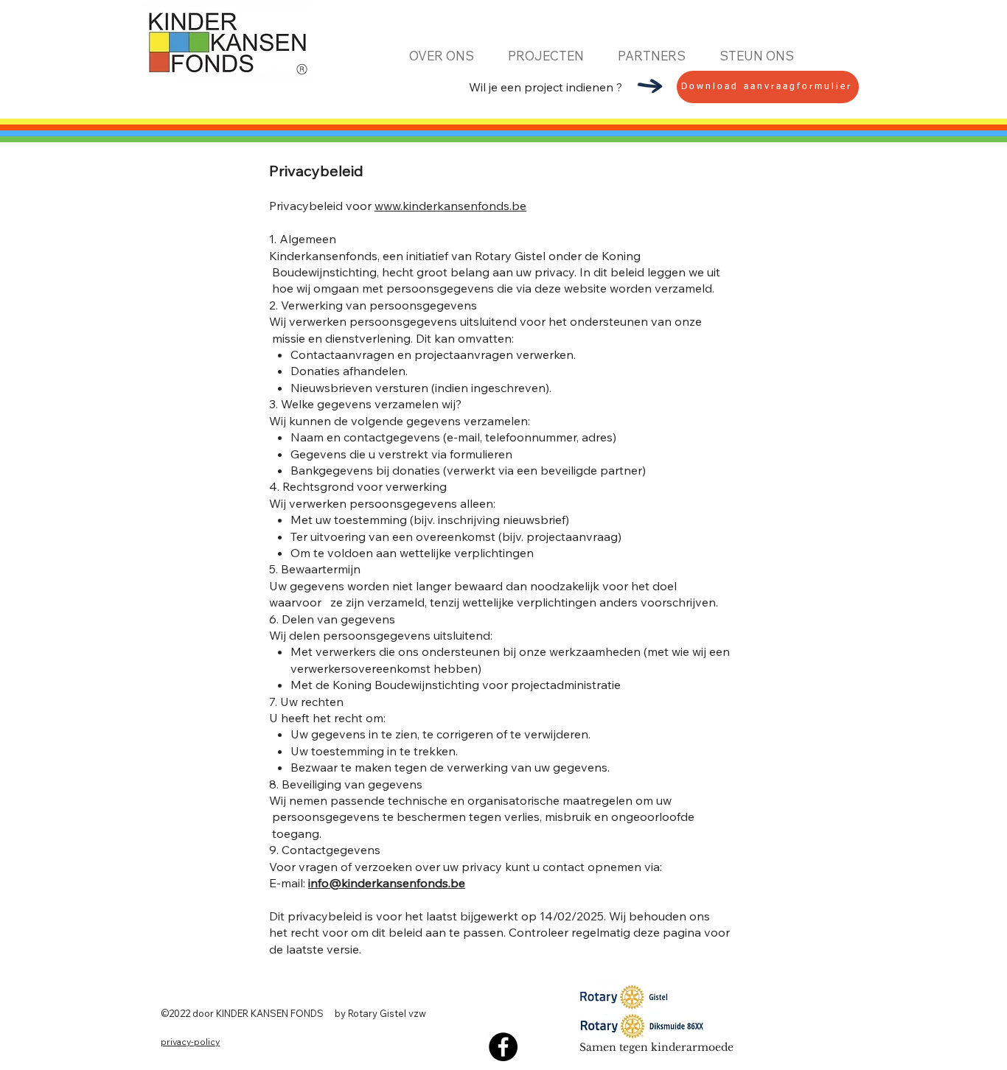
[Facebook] (503, 1046)
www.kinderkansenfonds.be (450, 205)
